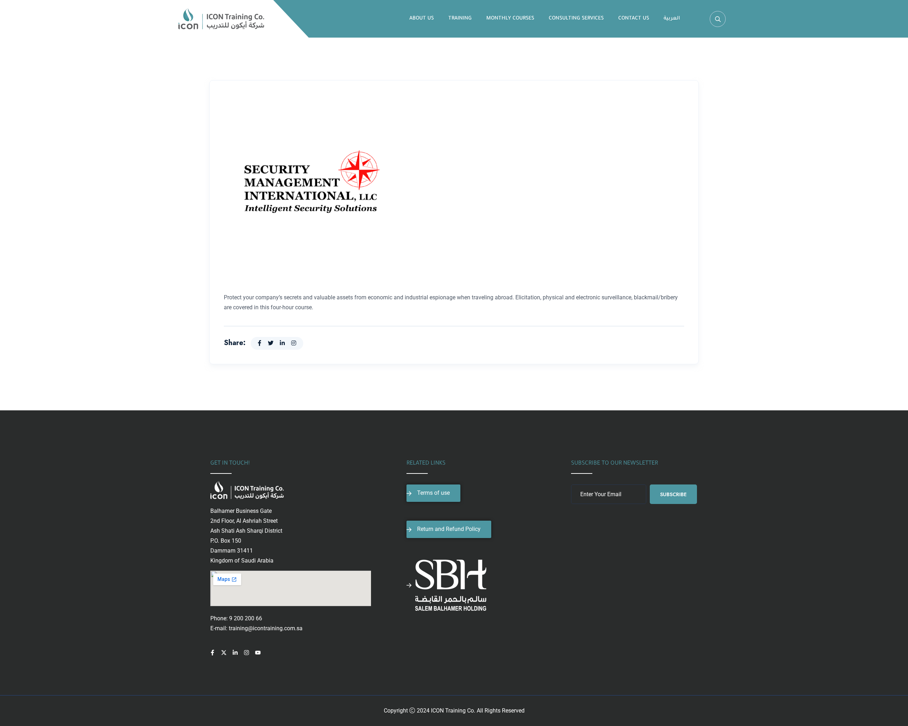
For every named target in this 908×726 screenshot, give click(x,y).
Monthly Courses (510, 19)
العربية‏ (672, 19)
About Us (421, 19)
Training (460, 19)
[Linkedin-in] (235, 652)
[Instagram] (246, 652)
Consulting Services (576, 19)
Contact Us (633, 19)
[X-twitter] (223, 652)
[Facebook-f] (212, 652)
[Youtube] (258, 652)
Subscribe (673, 494)
